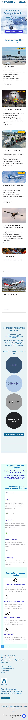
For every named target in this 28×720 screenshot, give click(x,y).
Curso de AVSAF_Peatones (12, 109)
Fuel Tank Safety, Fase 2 (12, 294)
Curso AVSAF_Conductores (13, 150)
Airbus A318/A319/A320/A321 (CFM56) (14, 186)
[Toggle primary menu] (25, 5)
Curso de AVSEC (9, 67)
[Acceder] (22, 2)
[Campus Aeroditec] (8, 2)
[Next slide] (22, 21)
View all (14, 43)
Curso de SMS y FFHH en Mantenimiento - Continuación (13, 226)
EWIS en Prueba (9, 256)
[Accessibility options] (24, 716)
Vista (14, 55)
